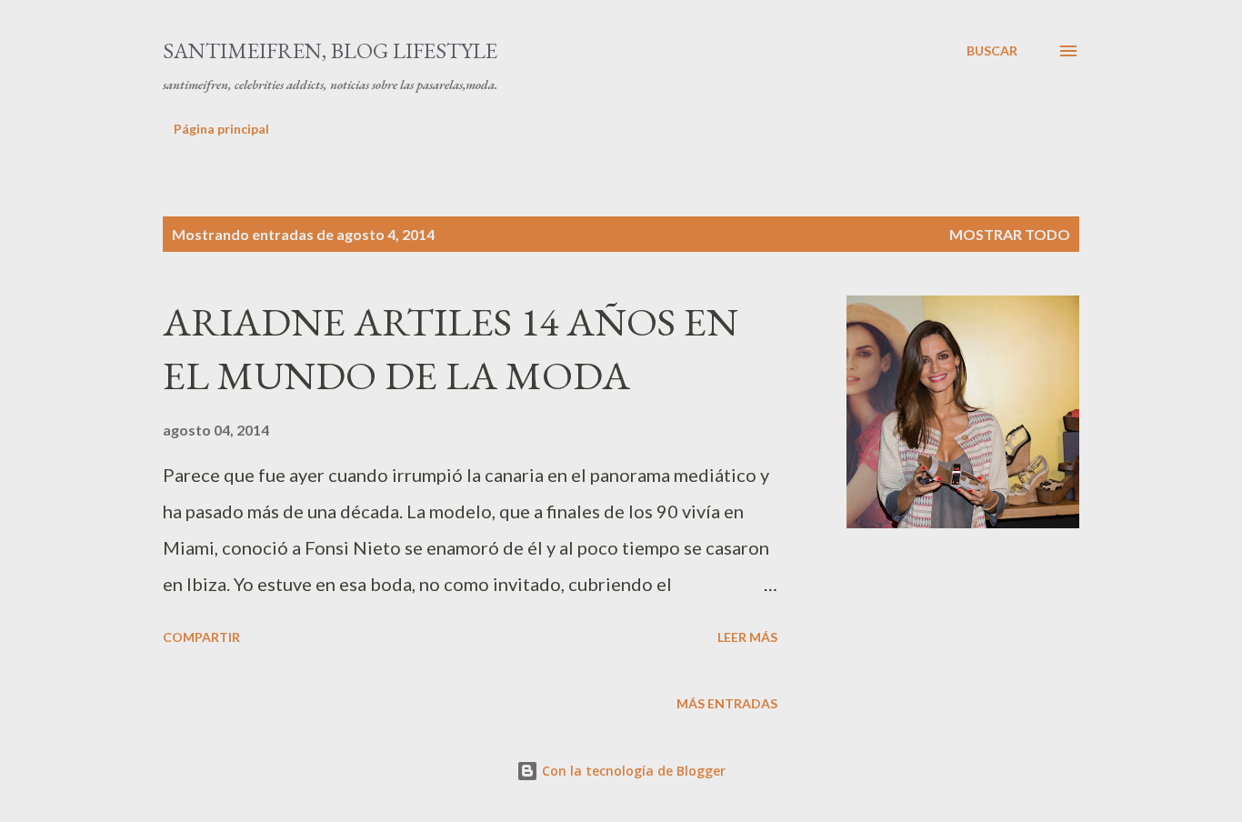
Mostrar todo (1009, 234)
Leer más (747, 637)
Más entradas (726, 703)
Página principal (221, 128)
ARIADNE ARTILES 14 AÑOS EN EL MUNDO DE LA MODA (450, 348)
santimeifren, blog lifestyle (330, 50)
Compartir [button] (201, 637)
